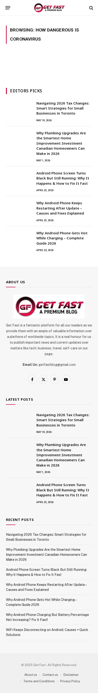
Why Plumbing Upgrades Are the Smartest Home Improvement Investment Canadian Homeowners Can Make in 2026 (61, 143)
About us (30, 675)
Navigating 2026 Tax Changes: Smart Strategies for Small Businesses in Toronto (62, 108)
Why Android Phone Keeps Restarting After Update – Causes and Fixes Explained (60, 207)
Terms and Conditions (39, 681)
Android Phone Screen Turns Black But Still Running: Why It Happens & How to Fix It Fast (62, 178)
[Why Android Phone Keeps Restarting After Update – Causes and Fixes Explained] (19, 209)
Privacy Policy (70, 681)
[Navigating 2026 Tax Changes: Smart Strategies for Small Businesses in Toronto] (19, 109)
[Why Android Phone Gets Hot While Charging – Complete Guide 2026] (19, 239)
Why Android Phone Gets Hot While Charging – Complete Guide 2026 (62, 238)
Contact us (50, 675)
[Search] (90, 7)
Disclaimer (71, 675)
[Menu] (7, 8)
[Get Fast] (49, 8)
